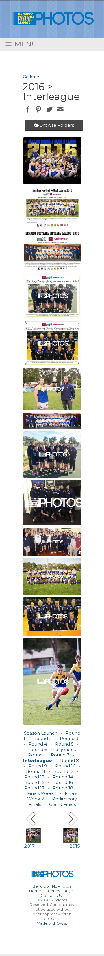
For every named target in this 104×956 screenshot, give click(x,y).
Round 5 (64, 744)
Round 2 (42, 738)
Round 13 (34, 777)
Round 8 (69, 760)
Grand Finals (62, 804)
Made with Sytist (52, 923)
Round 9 (37, 766)
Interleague (37, 760)
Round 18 (63, 788)
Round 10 (65, 766)
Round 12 (63, 771)
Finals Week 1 (42, 793)
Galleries (32, 76)
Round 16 (63, 782)
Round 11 (35, 771)
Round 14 (63, 777)
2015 (74, 846)
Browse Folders (57, 125)
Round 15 (34, 782)
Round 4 (37, 744)
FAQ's (67, 890)
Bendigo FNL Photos (51, 886)
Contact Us (51, 895)
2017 (29, 846)
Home (35, 890)
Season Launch (40, 733)
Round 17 (34, 788)
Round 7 (60, 755)
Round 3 (69, 738)
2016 (33, 87)
